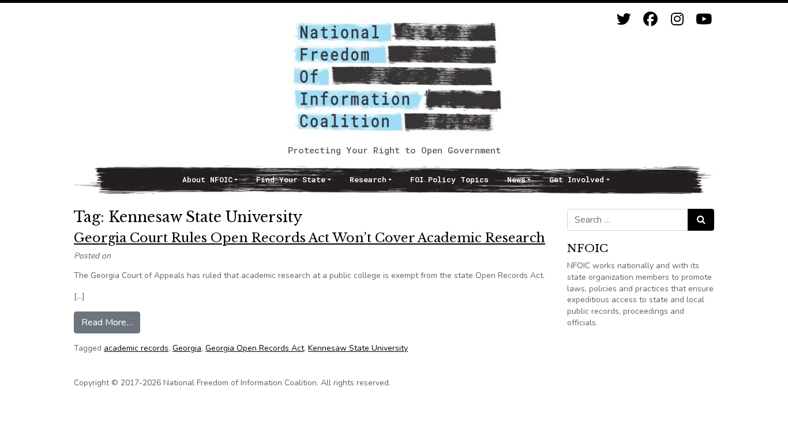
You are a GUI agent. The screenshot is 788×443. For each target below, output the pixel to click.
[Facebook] (650, 19)
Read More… (110, 322)
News (516, 179)
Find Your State (290, 179)
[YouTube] (703, 19)
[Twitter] (624, 19)
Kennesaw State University (358, 348)
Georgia (186, 348)
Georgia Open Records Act (254, 348)
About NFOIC (207, 179)
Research (368, 179)
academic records (136, 348)
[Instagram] (677, 19)
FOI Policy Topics (449, 179)
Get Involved (576, 179)
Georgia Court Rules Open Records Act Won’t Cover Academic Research (309, 238)
